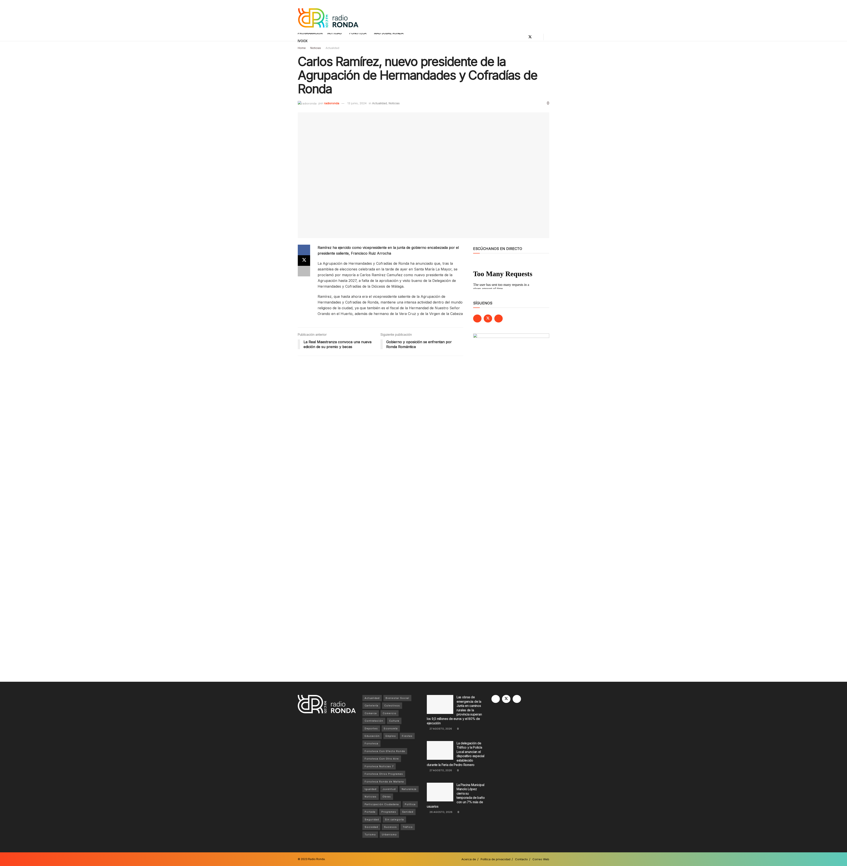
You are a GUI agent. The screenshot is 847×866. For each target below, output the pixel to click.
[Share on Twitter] (304, 260)
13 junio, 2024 (357, 103)
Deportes (371, 728)
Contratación (374, 720)
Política (410, 804)
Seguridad (372, 819)
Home (302, 48)
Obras (386, 796)
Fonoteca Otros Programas (384, 773)
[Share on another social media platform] (304, 271)
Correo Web (540, 859)
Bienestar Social (397, 698)
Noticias (315, 48)
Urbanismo (389, 834)
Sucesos (390, 827)
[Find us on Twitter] (530, 37)
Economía (391, 728)
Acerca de (468, 859)
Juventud (389, 789)
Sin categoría (394, 819)
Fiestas (407, 735)
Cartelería (371, 705)
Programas (388, 811)
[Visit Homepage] (328, 17)
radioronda (331, 103)
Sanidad (407, 811)
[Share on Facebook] (304, 250)
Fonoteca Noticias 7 (379, 766)
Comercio (389, 713)
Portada (370, 811)
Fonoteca (371, 743)
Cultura (394, 720)
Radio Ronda (316, 859)
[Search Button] (547, 37)
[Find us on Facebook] (522, 37)
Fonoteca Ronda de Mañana (384, 781)
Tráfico (408, 827)
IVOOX (303, 41)
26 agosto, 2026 (440, 812)
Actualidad (332, 48)
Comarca (371, 713)
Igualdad (371, 789)
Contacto (521, 859)
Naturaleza (409, 789)
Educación (372, 735)
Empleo (391, 735)
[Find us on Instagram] (537, 37)
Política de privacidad (495, 859)
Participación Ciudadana (382, 804)
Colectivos (392, 705)
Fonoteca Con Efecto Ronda (385, 751)
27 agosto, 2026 (440, 728)
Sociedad (371, 827)
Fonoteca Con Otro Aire (382, 758)
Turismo (370, 834)
